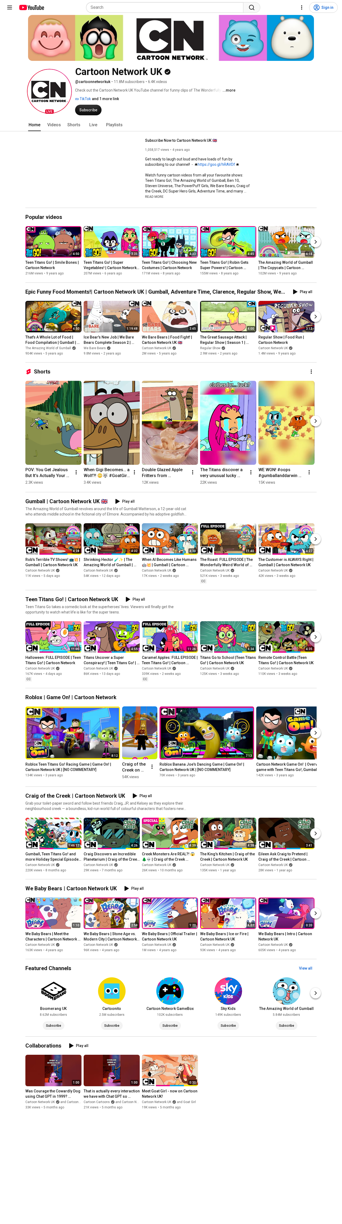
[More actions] (311, 371)
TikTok (85, 99)
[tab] (34, 125)
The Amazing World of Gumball (48, 348)
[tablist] (171, 125)
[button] (49, 91)
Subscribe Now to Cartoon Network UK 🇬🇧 (181, 140)
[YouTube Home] (31, 7)
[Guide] (9, 7)
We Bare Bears (95, 348)
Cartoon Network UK (156, 348)
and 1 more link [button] (105, 99)
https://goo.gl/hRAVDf (216, 164)
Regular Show (210, 348)
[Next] (315, 242)
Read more (154, 197)
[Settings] (301, 7)
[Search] (251, 7)
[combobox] (166, 7)
